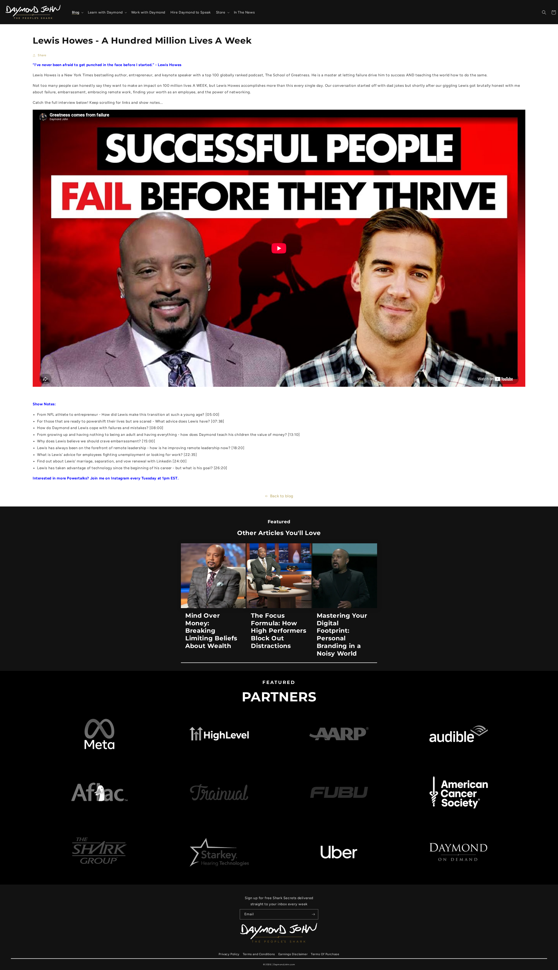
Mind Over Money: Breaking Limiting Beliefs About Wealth (211, 631)
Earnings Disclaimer (293, 954)
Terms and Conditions (259, 954)
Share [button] (42, 55)
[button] (77, 12)
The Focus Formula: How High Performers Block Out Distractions (278, 631)
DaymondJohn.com (284, 964)
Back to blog (281, 496)
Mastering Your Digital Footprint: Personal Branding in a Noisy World (342, 634)
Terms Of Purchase (325, 954)
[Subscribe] (313, 914)
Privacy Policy (229, 954)
